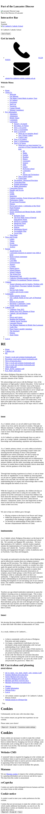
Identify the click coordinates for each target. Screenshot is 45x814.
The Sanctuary (15, 331)
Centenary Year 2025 (17, 309)
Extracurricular (15, 262)
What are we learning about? (28, 133)
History (25, 159)
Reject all (5, 727)
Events (12, 243)
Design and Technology (31, 174)
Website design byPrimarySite (16, 700)
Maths (25, 153)
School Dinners (15, 270)
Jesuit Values (14, 335)
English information (21, 184)
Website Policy (10, 690)
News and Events (11, 237)
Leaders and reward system (19, 292)
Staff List (13, 104)
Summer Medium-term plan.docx (16, 675)
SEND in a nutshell (20, 221)
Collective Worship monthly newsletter (23, 278)
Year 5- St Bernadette (21, 141)
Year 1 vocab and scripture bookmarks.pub (20, 363)
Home (7, 90)
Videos (12, 241)
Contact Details (15, 108)
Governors (13, 102)
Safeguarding (14, 210)
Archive (12, 247)
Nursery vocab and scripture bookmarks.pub (20, 357)
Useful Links (22, 137)
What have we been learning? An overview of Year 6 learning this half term (30, 147)
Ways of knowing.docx (13, 361)
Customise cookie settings (26, 727)
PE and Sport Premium (17, 202)
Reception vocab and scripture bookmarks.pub (21, 359)
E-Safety (13, 266)
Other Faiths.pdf (10, 367)
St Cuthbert (13, 100)
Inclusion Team (19, 216)
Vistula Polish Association (19, 305)
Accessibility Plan (20, 231)
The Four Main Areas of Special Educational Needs (25, 218)
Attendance (13, 114)
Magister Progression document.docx (18, 682)
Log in (7, 339)
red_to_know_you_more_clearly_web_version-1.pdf (23, 673)
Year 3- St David (20, 131)
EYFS (12, 192)
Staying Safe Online (16, 290)
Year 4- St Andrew (20, 139)
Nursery (12, 264)
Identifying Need (20, 223)
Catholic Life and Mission (19, 313)
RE (24, 151)
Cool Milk (13, 260)
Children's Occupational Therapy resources (24, 280)
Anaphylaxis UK (15, 251)
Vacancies (13, 106)
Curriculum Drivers (16, 188)
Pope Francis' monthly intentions (21, 329)
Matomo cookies (12, 774)
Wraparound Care (16, 276)
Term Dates (14, 235)
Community (9, 294)
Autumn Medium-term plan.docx (16, 679)
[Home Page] (12, 26)
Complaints (13, 120)
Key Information (11, 112)
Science (25, 163)
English (25, 155)
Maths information (20, 186)
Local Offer (18, 233)
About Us (8, 92)
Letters (12, 239)
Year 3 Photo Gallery (25, 135)
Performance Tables (16, 200)
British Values (14, 118)
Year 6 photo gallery (25, 176)
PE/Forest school (28, 169)
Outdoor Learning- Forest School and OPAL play (27, 198)
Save (20, 812)
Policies (12, 204)
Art (24, 173)
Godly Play (13, 327)
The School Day (15, 274)
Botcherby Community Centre (20, 303)
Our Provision (19, 225)
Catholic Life (9, 307)
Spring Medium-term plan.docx (16, 677)
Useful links (22, 178)
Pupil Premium (15, 208)
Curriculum (13, 122)
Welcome (13, 94)
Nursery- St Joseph (20, 124)
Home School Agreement (18, 257)
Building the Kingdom (17, 319)
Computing (26, 171)
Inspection (13, 196)
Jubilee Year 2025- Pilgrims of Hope (22, 311)
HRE (24, 165)
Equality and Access (17, 190)
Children (8, 282)
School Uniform (15, 272)
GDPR (12, 194)
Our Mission (14, 96)
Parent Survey (14, 268)
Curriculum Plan (19, 182)
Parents (7, 249)
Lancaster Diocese (16, 323)
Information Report (20, 229)
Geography (26, 161)
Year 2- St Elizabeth (21, 130)
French (25, 167)
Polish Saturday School (18, 296)
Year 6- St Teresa (20, 143)
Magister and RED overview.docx (17, 681)
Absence (13, 259)
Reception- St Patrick (21, 126)
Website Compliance (17, 110)
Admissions (14, 116)
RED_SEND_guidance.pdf (14, 369)
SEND (12, 214)
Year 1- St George (20, 128)
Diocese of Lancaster (17, 302)
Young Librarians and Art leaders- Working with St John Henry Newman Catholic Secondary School (26, 286)
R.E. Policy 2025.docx (13, 371)
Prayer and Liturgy (16, 317)
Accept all (13, 727)
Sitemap (8, 686)
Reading (26, 157)
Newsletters (14, 245)
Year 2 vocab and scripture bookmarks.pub (20, 365)
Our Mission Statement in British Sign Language (26, 325)
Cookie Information (12, 688)
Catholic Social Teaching (18, 321)
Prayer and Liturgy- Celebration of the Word (25, 206)
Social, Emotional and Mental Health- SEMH (25, 212)
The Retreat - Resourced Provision (26, 180)
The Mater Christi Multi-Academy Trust (23, 98)
